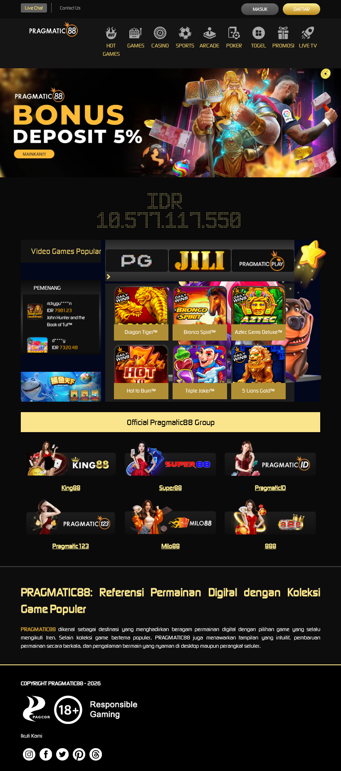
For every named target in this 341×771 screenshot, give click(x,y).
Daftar (302, 9)
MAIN (141, 314)
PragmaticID (270, 488)
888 (270, 546)
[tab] (137, 260)
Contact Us (70, 8)
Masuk (260, 9)
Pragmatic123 (70, 546)
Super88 (170, 488)
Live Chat (34, 8)
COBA (141, 295)
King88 (71, 488)
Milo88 (170, 546)
